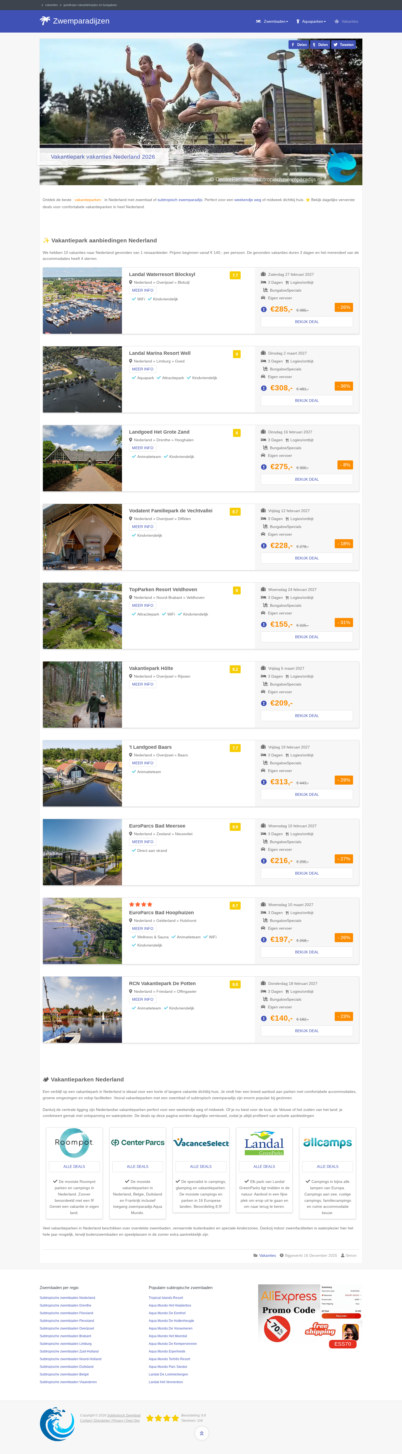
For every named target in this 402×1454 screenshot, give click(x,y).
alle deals (74, 1167)
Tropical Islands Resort (166, 1298)
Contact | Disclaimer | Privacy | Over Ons (110, 1421)
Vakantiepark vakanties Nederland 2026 (103, 156)
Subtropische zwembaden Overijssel (67, 1328)
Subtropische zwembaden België (64, 1374)
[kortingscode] (310, 1313)
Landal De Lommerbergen (168, 1374)
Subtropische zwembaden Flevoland (67, 1321)
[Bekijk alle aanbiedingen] (74, 1143)
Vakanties (350, 21)
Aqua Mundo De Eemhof (167, 1313)
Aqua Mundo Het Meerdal (168, 1336)
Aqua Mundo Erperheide (167, 1351)
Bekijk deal (307, 322)
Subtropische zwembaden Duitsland (67, 1367)
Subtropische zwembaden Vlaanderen (68, 1382)
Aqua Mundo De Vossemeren (171, 1328)
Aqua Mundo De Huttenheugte (171, 1321)
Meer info (142, 290)
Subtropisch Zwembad (124, 1415)
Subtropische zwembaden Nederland (67, 1298)
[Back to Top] (202, 1433)
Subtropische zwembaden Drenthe (65, 1305)
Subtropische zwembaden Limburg (66, 1344)
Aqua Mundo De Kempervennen (173, 1344)
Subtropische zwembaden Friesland (66, 1313)
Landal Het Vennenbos (166, 1382)
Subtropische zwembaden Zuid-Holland (69, 1351)
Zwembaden (275, 21)
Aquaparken (312, 21)
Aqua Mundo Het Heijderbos (170, 1305)
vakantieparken (88, 200)
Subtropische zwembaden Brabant (65, 1336)
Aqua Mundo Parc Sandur (168, 1367)
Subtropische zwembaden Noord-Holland (70, 1359)
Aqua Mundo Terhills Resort (169, 1359)
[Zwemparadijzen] (163, 1418)
